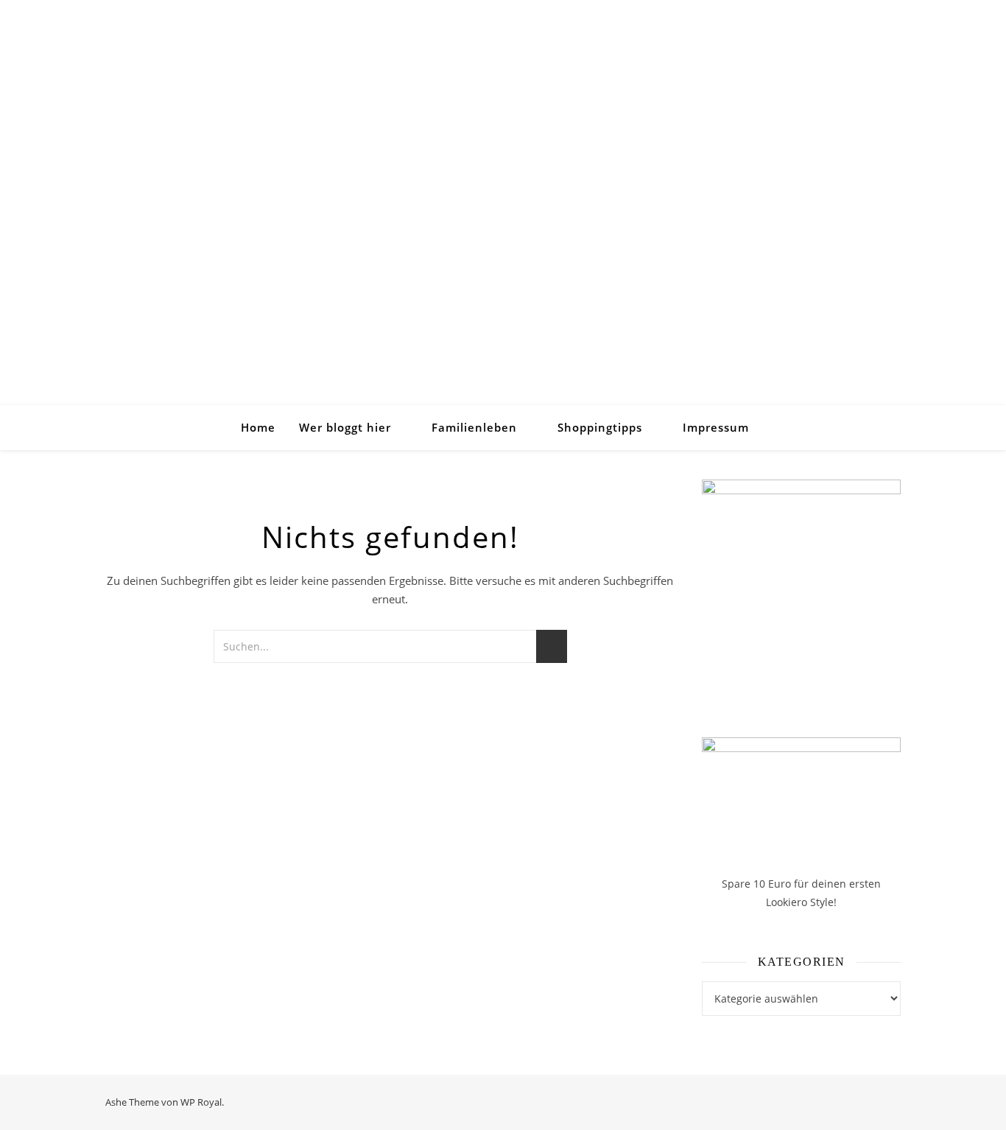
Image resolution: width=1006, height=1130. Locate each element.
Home (258, 427)
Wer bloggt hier (345, 427)
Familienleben (474, 427)
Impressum (716, 427)
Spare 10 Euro (758, 884)
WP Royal (201, 1102)
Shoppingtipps (599, 427)
